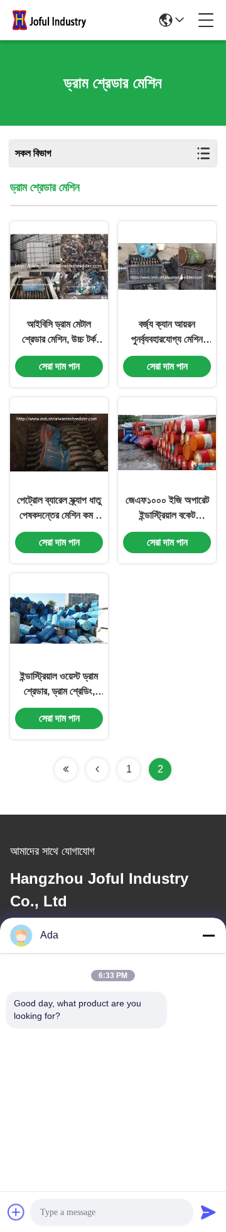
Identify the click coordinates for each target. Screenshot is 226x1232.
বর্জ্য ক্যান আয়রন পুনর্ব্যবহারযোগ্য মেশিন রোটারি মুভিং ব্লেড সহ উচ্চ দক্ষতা (167, 333)
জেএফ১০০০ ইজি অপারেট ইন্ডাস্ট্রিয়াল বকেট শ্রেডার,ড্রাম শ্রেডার (167, 509)
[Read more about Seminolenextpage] (66, 769)
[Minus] (208, 935)
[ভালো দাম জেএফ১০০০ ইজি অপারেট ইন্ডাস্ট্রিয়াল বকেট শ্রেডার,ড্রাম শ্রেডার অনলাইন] (167, 442)
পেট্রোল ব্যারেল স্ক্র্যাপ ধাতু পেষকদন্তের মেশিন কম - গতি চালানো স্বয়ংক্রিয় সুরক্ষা (59, 509)
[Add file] (16, 1212)
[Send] (208, 1212)
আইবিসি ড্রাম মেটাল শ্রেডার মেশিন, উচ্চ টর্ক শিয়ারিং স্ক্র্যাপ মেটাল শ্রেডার (59, 333)
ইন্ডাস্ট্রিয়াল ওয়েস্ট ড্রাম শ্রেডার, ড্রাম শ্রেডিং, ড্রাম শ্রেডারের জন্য (59, 685)
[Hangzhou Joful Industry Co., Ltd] (52, 20)
